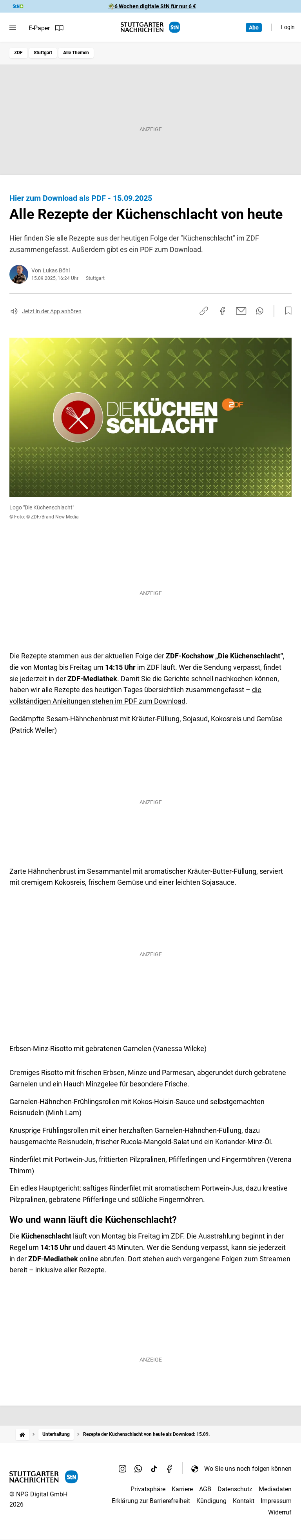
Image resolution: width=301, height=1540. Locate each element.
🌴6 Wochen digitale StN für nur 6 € (152, 6)
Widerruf (280, 1512)
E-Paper (39, 28)
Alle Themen (76, 52)
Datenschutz (235, 1489)
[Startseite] (22, 1434)
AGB (205, 1489)
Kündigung (211, 1501)
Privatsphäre (148, 1489)
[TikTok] (154, 1468)
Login (288, 27)
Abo (254, 27)
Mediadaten (275, 1489)
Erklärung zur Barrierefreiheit (151, 1501)
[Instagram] (122, 1468)
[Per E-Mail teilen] (241, 311)
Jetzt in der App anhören (52, 311)
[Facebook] (169, 1468)
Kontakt (243, 1501)
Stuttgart (43, 52)
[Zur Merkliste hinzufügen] (286, 311)
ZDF (18, 52)
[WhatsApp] (138, 1468)
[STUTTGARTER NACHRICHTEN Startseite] (150, 27)
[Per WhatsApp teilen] (259, 311)
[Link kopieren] (204, 311)
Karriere (182, 1489)
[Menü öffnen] (12, 28)
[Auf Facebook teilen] (222, 311)
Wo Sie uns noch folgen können (248, 1468)
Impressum (276, 1501)
